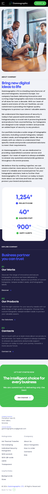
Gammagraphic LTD (16, 486)
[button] (40, 3)
